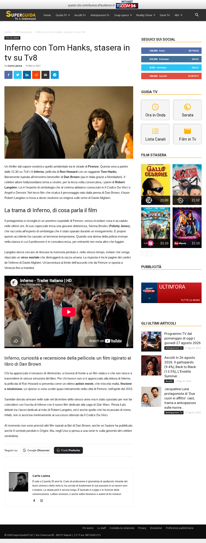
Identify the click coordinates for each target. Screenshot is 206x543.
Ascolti (169, 381)
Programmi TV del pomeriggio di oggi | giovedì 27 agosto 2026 (182, 338)
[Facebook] (35, 501)
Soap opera (121, 15)
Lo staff (101, 528)
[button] (197, 15)
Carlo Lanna (15, 65)
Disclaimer (156, 528)
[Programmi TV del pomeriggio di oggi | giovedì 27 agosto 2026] (151, 341)
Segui (195, 59)
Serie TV (165, 15)
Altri (177, 15)
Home (47, 15)
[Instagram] (43, 501)
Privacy (142, 528)
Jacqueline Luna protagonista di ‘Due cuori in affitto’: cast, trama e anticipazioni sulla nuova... (180, 398)
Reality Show (144, 15)
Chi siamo (88, 528)
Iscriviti (193, 75)
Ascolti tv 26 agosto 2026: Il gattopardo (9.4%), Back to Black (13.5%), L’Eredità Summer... (180, 367)
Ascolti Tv (80, 15)
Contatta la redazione (122, 528)
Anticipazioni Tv (100, 15)
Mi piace (194, 50)
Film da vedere (23, 32)
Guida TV (61, 15)
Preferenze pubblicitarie (180, 528)
